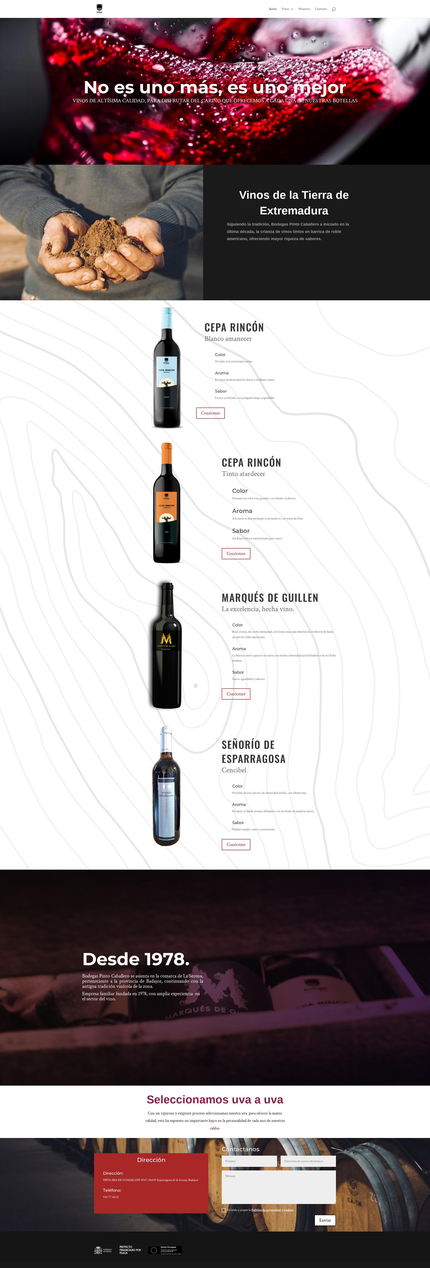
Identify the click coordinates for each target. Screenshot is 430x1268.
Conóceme (210, 413)
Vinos (285, 9)
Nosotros (304, 9)
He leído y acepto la (260, 1210)
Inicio (273, 9)
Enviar (325, 1220)
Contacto (321, 9)
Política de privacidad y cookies (272, 1210)
